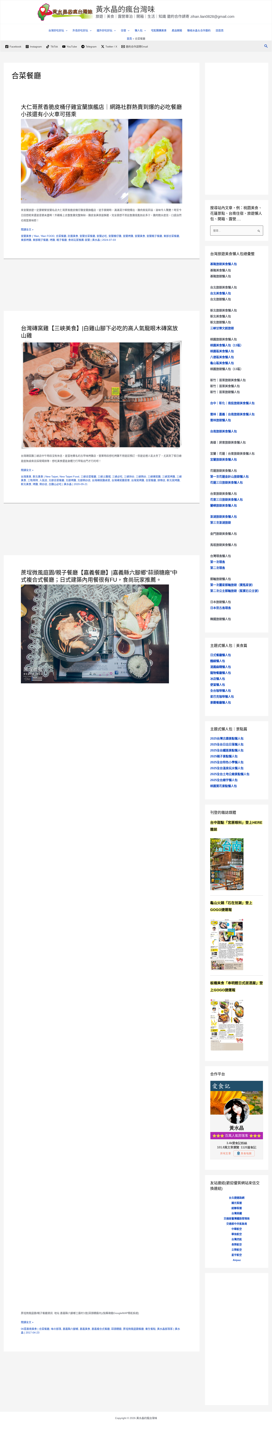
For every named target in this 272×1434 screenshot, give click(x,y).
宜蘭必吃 (102, 235)
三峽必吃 (117, 476)
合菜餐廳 (61, 235)
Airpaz (237, 1260)
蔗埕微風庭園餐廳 (133, 1328)
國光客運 (236, 1202)
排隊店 (161, 480)
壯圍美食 (73, 235)
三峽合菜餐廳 (88, 476)
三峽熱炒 (141, 476)
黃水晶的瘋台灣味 (125, 9)
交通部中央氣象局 (236, 1223)
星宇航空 (236, 1254)
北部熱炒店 (84, 480)
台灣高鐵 (236, 1213)
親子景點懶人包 (224, 756)
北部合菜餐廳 (56, 480)
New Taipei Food (69, 476)
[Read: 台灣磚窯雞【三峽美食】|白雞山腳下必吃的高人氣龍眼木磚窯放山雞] (101, 394)
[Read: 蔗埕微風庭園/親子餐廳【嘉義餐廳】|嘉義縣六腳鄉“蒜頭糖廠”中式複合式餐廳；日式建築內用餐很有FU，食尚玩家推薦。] (95, 633)
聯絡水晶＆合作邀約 (199, 30)
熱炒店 (43, 484)
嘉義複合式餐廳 (101, 1328)
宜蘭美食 (26, 235)
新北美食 (38, 476)
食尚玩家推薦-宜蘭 (79, 239)
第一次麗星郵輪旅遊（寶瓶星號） (232, 585)
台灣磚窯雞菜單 (121, 480)
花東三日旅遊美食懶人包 (226, 499)
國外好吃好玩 (104, 30)
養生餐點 (150, 1328)
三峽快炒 (129, 476)
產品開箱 (177, 30)
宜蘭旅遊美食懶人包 (223, 459)
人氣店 (43, 480)
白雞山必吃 (55, 484)
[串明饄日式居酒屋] (227, 1024)
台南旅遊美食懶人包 (223, 431)
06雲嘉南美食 (29, 1328)
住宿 (123, 30)
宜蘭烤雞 (128, 235)
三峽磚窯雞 (154, 476)
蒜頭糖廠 (116, 1328)
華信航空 (236, 1234)
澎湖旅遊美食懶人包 (223, 516)
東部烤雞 (26, 239)
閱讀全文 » (27, 230)
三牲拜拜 (33, 480)
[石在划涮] (227, 944)
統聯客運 (236, 1208)
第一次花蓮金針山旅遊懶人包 (229, 476)
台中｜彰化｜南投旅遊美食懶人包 (232, 403)
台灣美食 (26, 476)
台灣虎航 (236, 1239)
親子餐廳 (61, 239)
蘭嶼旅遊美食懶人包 (223, 505)
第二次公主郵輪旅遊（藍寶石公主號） (235, 590)
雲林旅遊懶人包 (220, 420)
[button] (65, 30)
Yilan (36, 235)
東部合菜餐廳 (171, 235)
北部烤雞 (71, 480)
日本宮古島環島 (220, 608)
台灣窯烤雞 (137, 480)
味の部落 (56, 1328)
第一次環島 (217, 562)
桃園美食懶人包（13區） (226, 345)
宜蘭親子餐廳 (154, 235)
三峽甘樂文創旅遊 (222, 328)
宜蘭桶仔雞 (114, 235)
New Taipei (51, 476)
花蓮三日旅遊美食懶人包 (226, 482)
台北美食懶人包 (220, 293)
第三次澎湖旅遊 (220, 522)
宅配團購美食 (159, 30)
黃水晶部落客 (165, 1328)
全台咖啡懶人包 (220, 690)
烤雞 (52, 239)
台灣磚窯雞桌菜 (101, 480)
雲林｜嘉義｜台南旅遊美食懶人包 (232, 414)
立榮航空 (236, 1249)
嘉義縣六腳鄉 (70, 1328)
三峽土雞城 (104, 476)
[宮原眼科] (227, 863)
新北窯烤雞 (173, 480)
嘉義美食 (85, 1328)
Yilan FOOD (47, 235)
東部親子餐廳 (40, 239)
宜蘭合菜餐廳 (87, 235)
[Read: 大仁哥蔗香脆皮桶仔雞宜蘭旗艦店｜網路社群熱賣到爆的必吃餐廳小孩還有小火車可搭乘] (101, 161)
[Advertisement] (101, 285)
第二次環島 (217, 567)
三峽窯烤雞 (168, 476)
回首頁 (220, 30)
